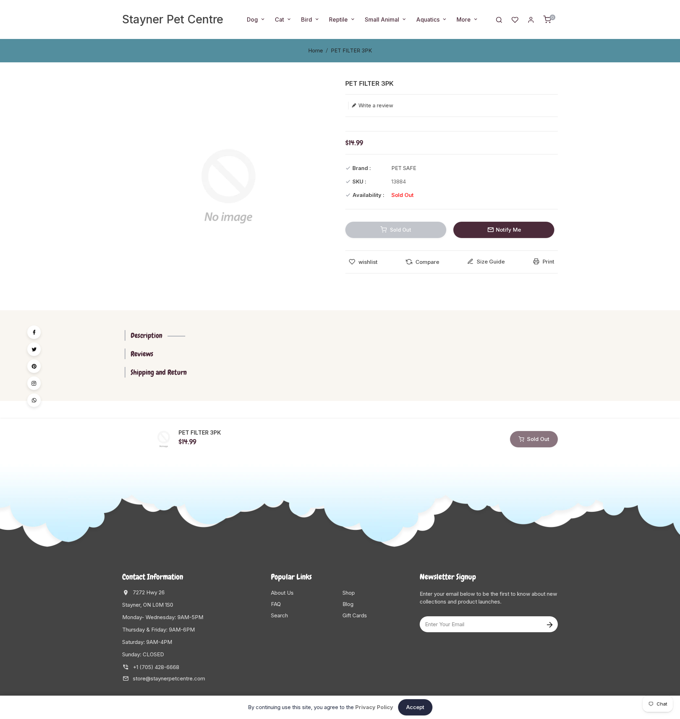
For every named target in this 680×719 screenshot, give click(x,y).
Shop (348, 592)
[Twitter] (34, 349)
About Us (282, 592)
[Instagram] (34, 383)
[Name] (549, 624)
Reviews (142, 353)
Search (279, 615)
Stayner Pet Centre (172, 19)
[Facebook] (34, 332)
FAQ (276, 604)
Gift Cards (354, 615)
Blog (347, 604)
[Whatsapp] (34, 400)
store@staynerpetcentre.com (169, 678)
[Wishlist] (514, 19)
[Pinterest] (34, 366)
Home (315, 50)
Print (547, 261)
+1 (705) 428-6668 (156, 667)
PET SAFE (403, 168)
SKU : (359, 181)
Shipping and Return (159, 372)
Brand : (361, 168)
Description (146, 335)
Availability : (368, 195)
